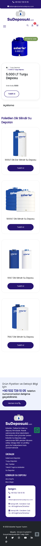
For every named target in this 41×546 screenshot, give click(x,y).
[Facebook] (6, 538)
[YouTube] (25, 538)
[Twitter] (12, 538)
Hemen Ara (13, 403)
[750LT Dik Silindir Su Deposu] (20, 317)
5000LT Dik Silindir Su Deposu (21, 218)
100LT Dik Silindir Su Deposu (21, 278)
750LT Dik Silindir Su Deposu (20, 336)
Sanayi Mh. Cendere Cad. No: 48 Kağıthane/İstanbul (19, 505)
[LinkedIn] (32, 538)
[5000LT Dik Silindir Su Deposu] (20, 199)
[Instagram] (19, 538)
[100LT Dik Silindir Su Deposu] (20, 258)
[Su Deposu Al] (20, 15)
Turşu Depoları (15, 68)
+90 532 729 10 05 (22, 2)
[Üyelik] (32, 25)
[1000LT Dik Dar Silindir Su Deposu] (20, 143)
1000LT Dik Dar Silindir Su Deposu (20, 159)
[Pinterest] (6, 542)
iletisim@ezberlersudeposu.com (21, 6)
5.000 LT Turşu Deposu (16, 70)
